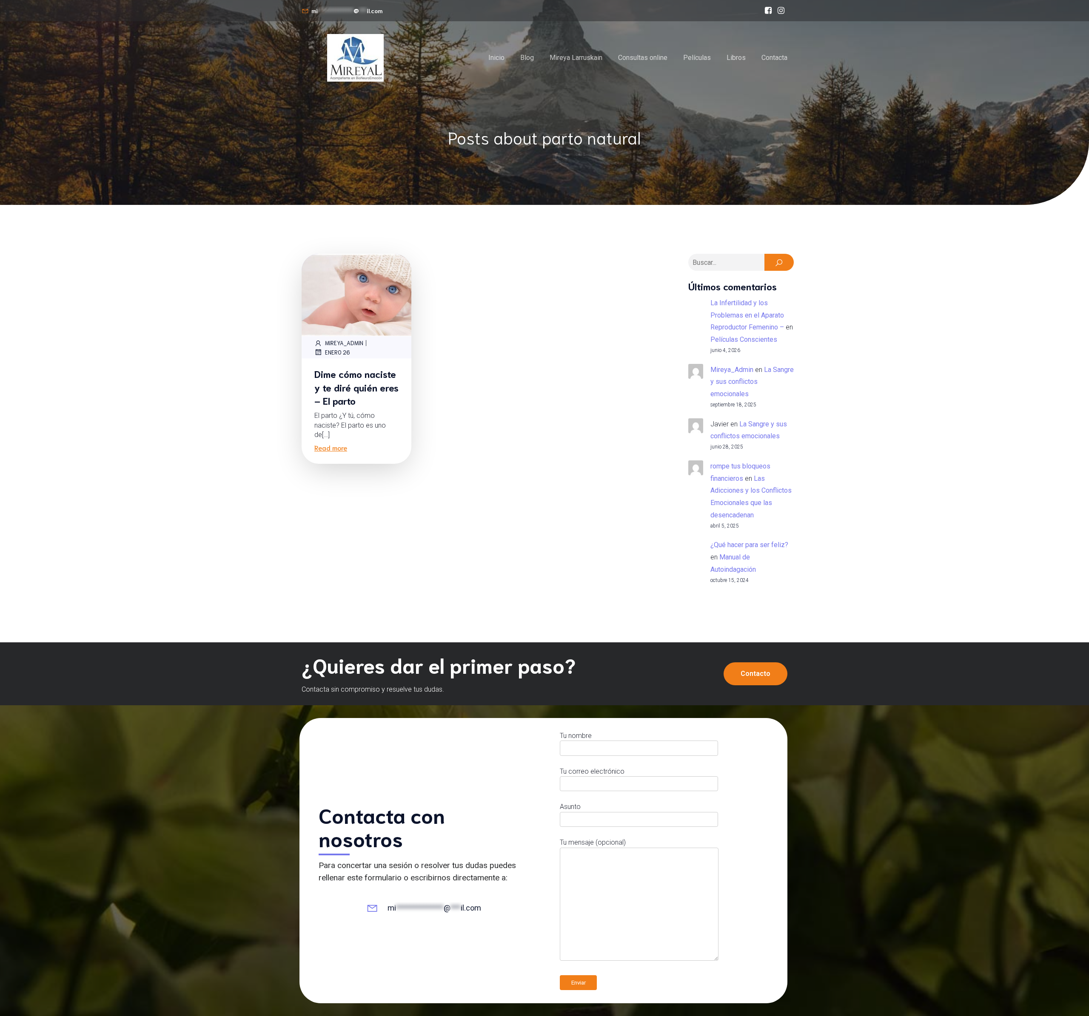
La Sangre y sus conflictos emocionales (752, 382)
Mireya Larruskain (576, 58)
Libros (736, 58)
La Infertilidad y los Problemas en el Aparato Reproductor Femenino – (747, 315)
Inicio (496, 58)
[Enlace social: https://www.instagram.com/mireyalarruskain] (781, 10)
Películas (697, 58)
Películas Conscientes (743, 339)
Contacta (774, 58)
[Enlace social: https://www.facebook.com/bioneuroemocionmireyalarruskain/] (768, 10)
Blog (527, 58)
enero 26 (337, 352)
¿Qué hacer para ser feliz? (749, 545)
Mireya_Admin (344, 342)
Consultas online (642, 58)
